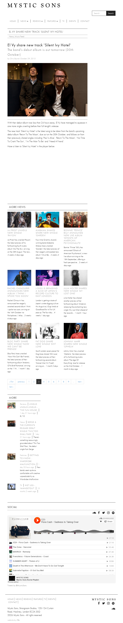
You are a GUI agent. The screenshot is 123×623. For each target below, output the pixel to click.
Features (51, 21)
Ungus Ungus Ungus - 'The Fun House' (29, 407)
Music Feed (19, 36)
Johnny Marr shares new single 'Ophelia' (75, 344)
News (23, 21)
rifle (18, 620)
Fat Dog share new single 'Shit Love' (46, 344)
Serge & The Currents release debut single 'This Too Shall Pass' (29, 428)
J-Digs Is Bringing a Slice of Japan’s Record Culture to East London (47, 292)
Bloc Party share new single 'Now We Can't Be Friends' (18, 345)
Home (13, 21)
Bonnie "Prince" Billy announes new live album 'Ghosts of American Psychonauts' (73, 237)
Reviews (37, 21)
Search (111, 13)
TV (63, 21)
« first (11, 381)
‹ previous (21, 381)
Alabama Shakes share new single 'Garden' (47, 233)
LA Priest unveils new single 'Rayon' (17, 233)
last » (11, 386)
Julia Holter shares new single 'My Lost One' (75, 291)
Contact (84, 21)
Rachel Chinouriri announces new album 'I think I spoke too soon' (18, 292)
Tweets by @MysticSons (17, 585)
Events (72, 21)
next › (80, 381)
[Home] (34, 5)
